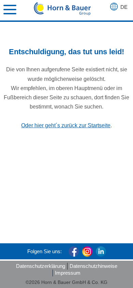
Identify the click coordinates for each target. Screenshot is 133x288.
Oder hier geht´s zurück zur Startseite (65, 125)
